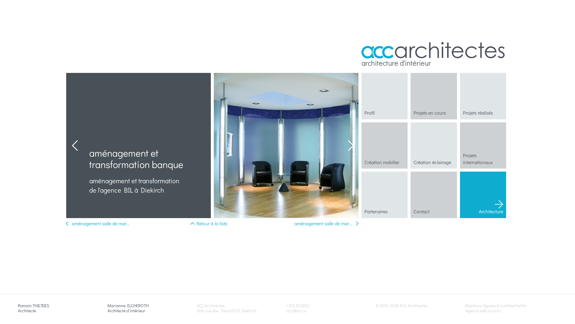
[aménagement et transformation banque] (286, 145)
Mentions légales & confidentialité (495, 305)
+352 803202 (297, 305)
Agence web (476, 311)
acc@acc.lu (296, 311)
